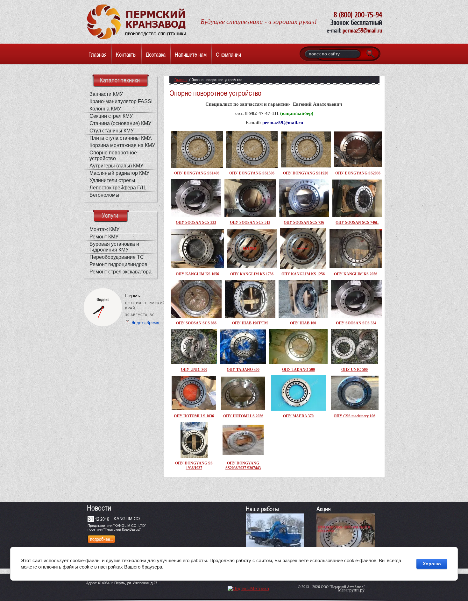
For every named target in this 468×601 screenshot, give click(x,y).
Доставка (156, 54)
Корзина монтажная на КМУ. (122, 145)
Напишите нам (191, 54)
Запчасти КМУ (106, 94)
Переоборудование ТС (116, 257)
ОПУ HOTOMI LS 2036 (243, 416)
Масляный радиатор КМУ (119, 173)
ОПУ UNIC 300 (194, 369)
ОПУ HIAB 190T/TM (250, 323)
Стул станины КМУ (111, 130)
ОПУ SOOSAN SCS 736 (304, 222)
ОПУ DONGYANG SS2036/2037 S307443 (243, 465)
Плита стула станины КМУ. (120, 138)
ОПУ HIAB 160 (303, 323)
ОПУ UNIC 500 (354, 369)
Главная (98, 54)
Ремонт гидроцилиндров (118, 264)
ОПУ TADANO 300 (243, 369)
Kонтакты (126, 54)
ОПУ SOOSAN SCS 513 (250, 222)
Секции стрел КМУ (111, 116)
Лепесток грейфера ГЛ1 (117, 187)
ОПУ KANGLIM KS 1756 (251, 274)
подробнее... (101, 539)
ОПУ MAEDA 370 (298, 416)
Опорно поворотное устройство (113, 155)
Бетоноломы (104, 195)
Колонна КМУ (105, 108)
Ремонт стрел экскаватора (120, 271)
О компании (228, 54)
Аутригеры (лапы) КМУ (116, 165)
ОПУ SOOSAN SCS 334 (356, 323)
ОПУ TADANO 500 (298, 369)
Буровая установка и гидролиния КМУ (114, 246)
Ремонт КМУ (103, 236)
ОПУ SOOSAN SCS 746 (356, 222)
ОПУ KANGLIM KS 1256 (303, 274)
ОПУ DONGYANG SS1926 (305, 173)
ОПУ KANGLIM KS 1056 (197, 274)
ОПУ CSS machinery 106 (354, 416)
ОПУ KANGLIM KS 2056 (355, 274)
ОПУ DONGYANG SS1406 (196, 173)
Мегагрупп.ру (351, 590)
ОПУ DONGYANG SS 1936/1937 (194, 465)
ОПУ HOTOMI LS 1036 (194, 416)
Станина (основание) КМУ (120, 123)
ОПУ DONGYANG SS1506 (251, 173)
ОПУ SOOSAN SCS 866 (196, 323)
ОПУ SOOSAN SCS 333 (196, 222)
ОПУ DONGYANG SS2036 (357, 173)
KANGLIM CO (127, 518)
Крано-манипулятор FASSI (120, 101)
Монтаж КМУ (104, 229)
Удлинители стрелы (112, 180)
